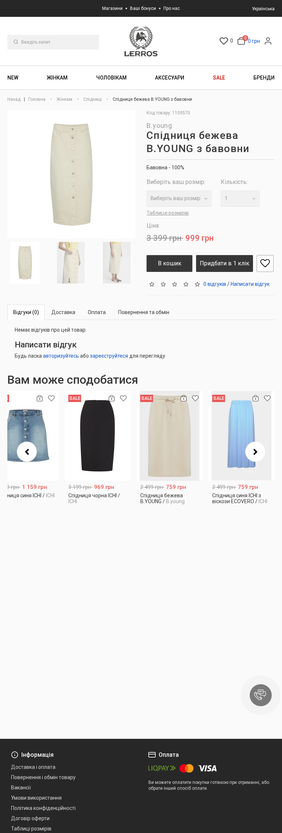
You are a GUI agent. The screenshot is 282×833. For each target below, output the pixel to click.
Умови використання (36, 798)
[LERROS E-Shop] (141, 41)
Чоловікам (111, 78)
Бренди (264, 78)
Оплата (97, 312)
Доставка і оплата (33, 767)
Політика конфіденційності (43, 808)
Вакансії (21, 787)
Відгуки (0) (26, 312)
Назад (14, 99)
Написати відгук (250, 284)
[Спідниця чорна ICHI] (98, 436)
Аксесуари (169, 78)
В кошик (169, 263)
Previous (27, 452)
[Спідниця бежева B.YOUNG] (170, 436)
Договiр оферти (30, 818)
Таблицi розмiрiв (31, 829)
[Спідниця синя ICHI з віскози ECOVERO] (242, 436)
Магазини (112, 8)
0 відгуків (214, 284)
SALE (219, 78)
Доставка (63, 312)
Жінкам (57, 78)
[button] (261, 695)
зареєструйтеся (109, 356)
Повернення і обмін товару (43, 777)
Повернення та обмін (143, 312)
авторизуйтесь (61, 356)
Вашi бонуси (143, 8)
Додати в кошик (97, 499)
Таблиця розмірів (168, 212)
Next (70, 280)
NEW (12, 78)
